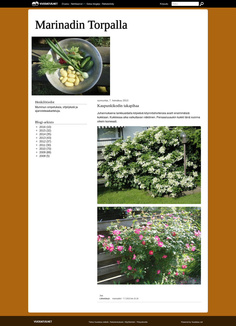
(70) (45, 148)
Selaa (93, 3)
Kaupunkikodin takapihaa (118, 106)
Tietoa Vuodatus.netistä (98, 321)
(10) (45, 126)
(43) (45, 137)
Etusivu (65, 3)
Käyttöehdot (130, 321)
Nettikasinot (77, 3)
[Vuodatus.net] (43, 321)
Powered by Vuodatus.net (192, 321)
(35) (45, 134)
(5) (44, 156)
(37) (45, 141)
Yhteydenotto (142, 321)
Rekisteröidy (108, 3)
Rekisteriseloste (116, 321)
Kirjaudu (164, 3)
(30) (45, 145)
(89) (45, 152)
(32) (45, 130)
